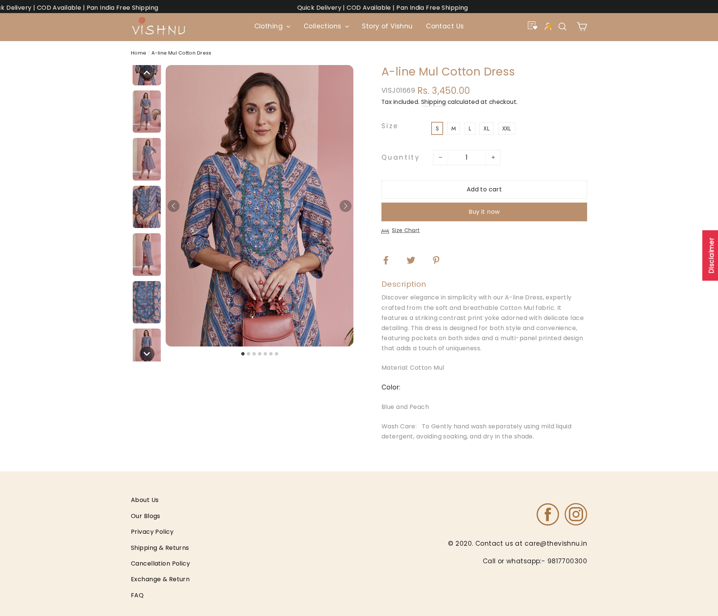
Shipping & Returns (160, 547)
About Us (145, 500)
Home (139, 52)
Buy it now (484, 211)
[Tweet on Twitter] (415, 260)
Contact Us (445, 26)
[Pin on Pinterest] (441, 260)
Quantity (400, 157)
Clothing (269, 26)
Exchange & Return (160, 579)
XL (487, 128)
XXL (506, 128)
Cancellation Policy (160, 563)
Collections (323, 26)
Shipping (433, 102)
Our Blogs (145, 516)
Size (390, 126)
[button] (146, 72)
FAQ (137, 595)
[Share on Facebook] (390, 260)
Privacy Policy (152, 531)
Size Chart (406, 230)
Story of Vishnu (387, 26)
